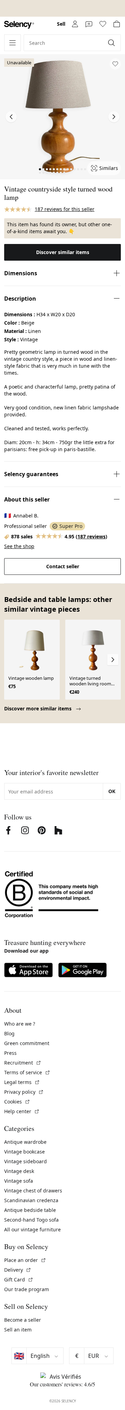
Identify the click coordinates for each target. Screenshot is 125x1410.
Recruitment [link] (22, 1062)
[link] (19, 25)
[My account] (75, 24)
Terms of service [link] (27, 1072)
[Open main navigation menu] (12, 42)
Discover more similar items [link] (38, 708)
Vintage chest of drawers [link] (33, 1190)
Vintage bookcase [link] (24, 1151)
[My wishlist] (103, 24)
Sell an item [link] (18, 1329)
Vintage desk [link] (19, 1171)
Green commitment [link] (26, 1043)
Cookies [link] (17, 1101)
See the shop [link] (19, 546)
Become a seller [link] (22, 1320)
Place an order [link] (25, 1260)
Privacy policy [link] (24, 1092)
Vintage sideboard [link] (25, 1161)
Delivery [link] (17, 1269)
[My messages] (89, 24)
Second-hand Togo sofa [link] (31, 1219)
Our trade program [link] (26, 1289)
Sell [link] (61, 24)
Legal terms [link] (22, 1082)
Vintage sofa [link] (18, 1180)
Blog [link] (9, 1033)
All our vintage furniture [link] (32, 1229)
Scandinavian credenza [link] (31, 1200)
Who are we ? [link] (19, 1023)
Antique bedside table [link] (30, 1210)
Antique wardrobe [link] (25, 1142)
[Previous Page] (11, 116)
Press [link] (10, 1053)
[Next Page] (113, 116)
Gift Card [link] (18, 1279)
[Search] (112, 42)
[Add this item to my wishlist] (115, 64)
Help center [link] (22, 1111)
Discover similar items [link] (62, 252)
